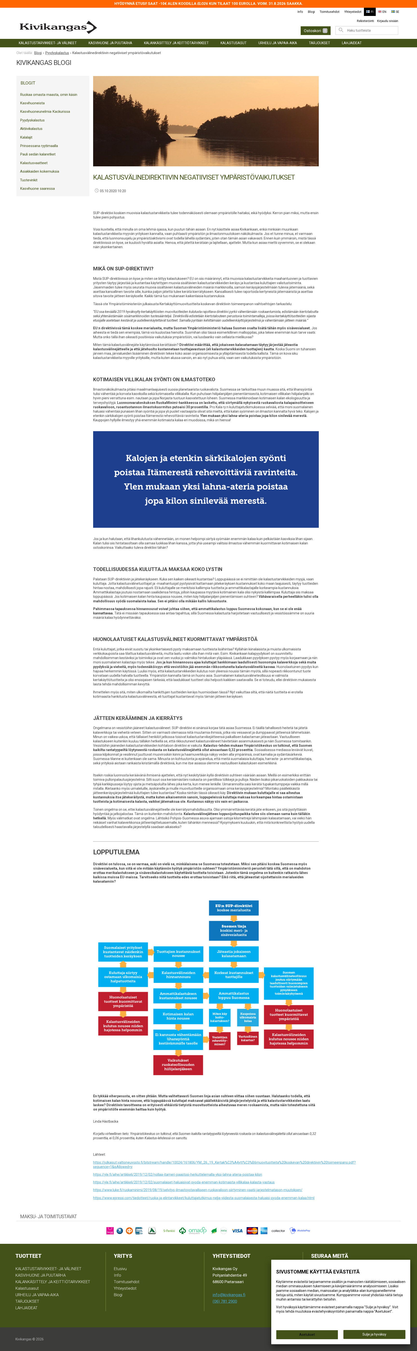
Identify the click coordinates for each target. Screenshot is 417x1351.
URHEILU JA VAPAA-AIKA (277, 43)
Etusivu (120, 1268)
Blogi (311, 12)
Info (300, 12)
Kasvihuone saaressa (37, 188)
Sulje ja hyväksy (374, 1334)
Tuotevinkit (28, 180)
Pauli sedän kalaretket (38, 154)
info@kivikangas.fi (229, 1294)
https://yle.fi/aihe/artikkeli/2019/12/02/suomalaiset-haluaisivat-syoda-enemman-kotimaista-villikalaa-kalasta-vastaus (184, 1182)
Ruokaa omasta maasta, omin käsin (48, 94)
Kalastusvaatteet (34, 163)
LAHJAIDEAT (352, 43)
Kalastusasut (234, 43)
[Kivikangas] (102, 27)
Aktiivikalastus (31, 129)
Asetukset (307, 1335)
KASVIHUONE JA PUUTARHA (110, 43)
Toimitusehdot (330, 12)
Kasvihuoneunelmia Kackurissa (45, 111)
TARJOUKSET (319, 43)
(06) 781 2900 (225, 1301)
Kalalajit (26, 137)
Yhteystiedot (352, 12)
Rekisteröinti (365, 21)
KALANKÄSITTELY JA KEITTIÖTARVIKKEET (176, 43)
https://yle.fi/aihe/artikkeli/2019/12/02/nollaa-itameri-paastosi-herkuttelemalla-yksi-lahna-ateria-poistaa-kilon (177, 1174)
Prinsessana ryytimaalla (39, 146)
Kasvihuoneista (32, 103)
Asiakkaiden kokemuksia (39, 171)
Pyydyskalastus (32, 120)
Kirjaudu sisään (387, 21)
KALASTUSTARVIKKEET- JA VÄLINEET (48, 43)
